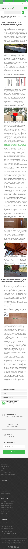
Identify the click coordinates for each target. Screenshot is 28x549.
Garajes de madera (5, 489)
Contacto (3, 468)
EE (16, 543)
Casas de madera (5, 485)
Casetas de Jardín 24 (16, 540)
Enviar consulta (8, 1)
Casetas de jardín (5, 483)
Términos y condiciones (6, 511)
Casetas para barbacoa (6, 493)
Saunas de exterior (5, 491)
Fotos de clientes (5, 466)
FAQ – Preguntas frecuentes (7, 501)
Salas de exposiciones (6, 472)
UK (23, 542)
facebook (9, 547)
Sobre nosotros (4, 464)
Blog (2, 470)
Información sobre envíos (7, 507)
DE (20, 542)
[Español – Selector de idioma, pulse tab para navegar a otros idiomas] (1, 1)
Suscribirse (14, 451)
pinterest (18, 547)
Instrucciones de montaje (7, 503)
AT (9, 543)
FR (18, 542)
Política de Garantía (5, 513)
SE (12, 543)
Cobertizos (3, 487)
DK (18, 543)
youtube (15, 547)
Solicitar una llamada (19, 1)
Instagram (12, 547)
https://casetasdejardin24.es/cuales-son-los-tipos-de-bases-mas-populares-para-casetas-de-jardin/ (15, 145)
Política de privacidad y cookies (8, 474)
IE (25, 542)
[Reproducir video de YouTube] (15, 114)
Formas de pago (4, 509)
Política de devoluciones (6, 505)
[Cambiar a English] (1, 3)
